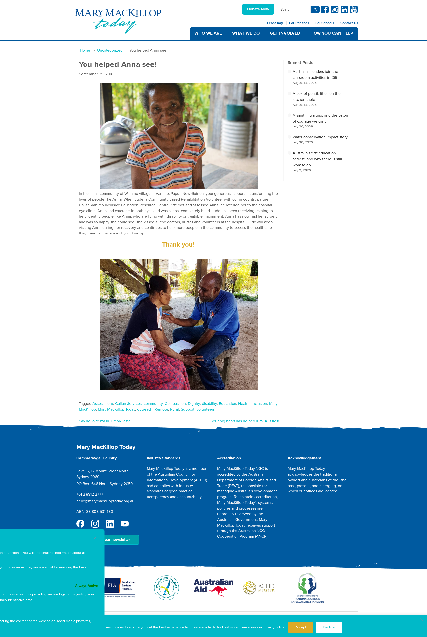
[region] (213, 626)
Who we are (208, 33)
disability (209, 403)
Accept (301, 627)
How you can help (331, 33)
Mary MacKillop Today (116, 409)
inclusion (259, 403)
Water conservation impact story (320, 137)
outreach (144, 409)
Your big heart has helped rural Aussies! (245, 421)
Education (227, 403)
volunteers (205, 409)
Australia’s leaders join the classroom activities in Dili (315, 74)
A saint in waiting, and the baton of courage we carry (320, 118)
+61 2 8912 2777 (89, 494)
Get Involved (285, 33)
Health (244, 403)
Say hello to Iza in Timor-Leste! (105, 421)
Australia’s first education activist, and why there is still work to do (317, 159)
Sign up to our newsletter (108, 539)
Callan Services (128, 403)
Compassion (175, 403)
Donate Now (258, 9)
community (153, 403)
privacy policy (273, 627)
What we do (246, 33)
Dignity (194, 403)
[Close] (422, 620)
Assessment (102, 403)
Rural (174, 409)
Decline (329, 627)
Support (187, 409)
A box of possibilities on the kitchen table (317, 96)
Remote (161, 409)
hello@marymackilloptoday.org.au (105, 501)
